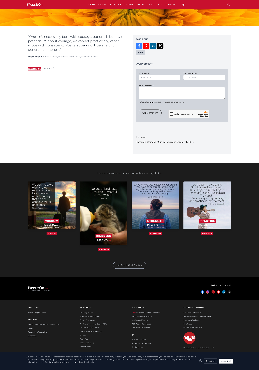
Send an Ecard (85, 347)
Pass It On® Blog (87, 343)
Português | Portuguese (141, 343)
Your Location (190, 73)
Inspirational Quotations (90, 316)
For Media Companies (192, 313)
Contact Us (32, 336)
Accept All (226, 361)
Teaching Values (86, 313)
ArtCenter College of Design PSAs (93, 324)
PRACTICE (207, 233)
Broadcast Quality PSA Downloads (197, 316)
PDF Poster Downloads (141, 324)
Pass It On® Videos (87, 320)
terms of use (78, 362)
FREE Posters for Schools (142, 316)
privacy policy (60, 362)
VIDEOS (101, 5)
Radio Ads (84, 339)
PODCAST (141, 5)
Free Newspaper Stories (89, 328)
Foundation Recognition (38, 332)
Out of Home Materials (192, 328)
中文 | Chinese (137, 347)
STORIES (128, 5)
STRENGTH (155, 233)
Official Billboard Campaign (91, 331)
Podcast (83, 335)
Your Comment (146, 86)
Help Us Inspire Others (37, 313)
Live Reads (187, 324)
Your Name (144, 73)
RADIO (151, 5)
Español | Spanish (139, 340)
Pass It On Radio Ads (191, 320)
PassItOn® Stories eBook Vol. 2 (146, 313)
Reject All (210, 361)
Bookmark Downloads (141, 328)
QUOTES (91, 5)
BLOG (160, 5)
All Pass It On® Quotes (129, 265)
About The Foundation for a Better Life (43, 324)
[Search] (228, 4)
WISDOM (51, 233)
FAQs (30, 328)
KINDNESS (103, 249)
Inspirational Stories (140, 320)
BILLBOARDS (115, 5)
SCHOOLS (170, 5)
